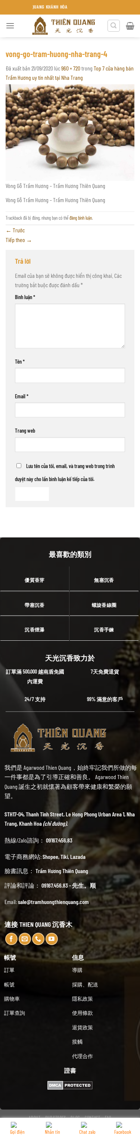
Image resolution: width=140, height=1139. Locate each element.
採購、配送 (85, 984)
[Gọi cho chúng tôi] (38, 939)
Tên (20, 361)
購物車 (12, 998)
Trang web (25, 430)
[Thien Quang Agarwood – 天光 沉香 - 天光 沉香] (64, 26)
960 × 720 (70, 68)
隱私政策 (82, 998)
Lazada (77, 856)
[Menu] (10, 25)
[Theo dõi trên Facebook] (11, 939)
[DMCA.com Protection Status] (70, 1084)
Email (21, 396)
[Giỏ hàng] (130, 26)
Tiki (64, 856)
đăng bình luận (80, 218)
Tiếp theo (19, 239)
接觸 (77, 1041)
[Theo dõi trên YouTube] (52, 939)
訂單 (9, 970)
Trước (15, 229)
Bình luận (25, 297)
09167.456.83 (59, 840)
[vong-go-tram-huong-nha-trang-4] (70, 131)
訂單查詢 (14, 1013)
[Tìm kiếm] (114, 26)
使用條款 (82, 1013)
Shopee (50, 856)
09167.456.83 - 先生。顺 (68, 885)
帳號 (9, 984)
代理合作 (82, 1056)
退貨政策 (82, 1027)
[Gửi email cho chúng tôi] (25, 939)
